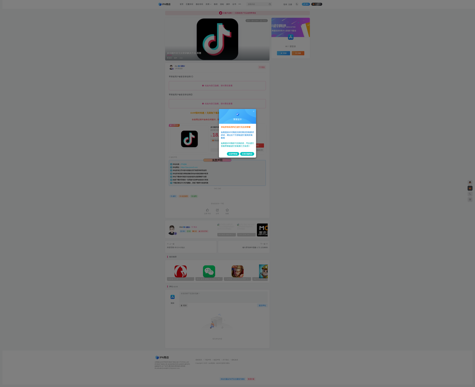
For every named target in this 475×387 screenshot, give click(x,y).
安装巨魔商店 (247, 154)
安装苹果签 (233, 154)
